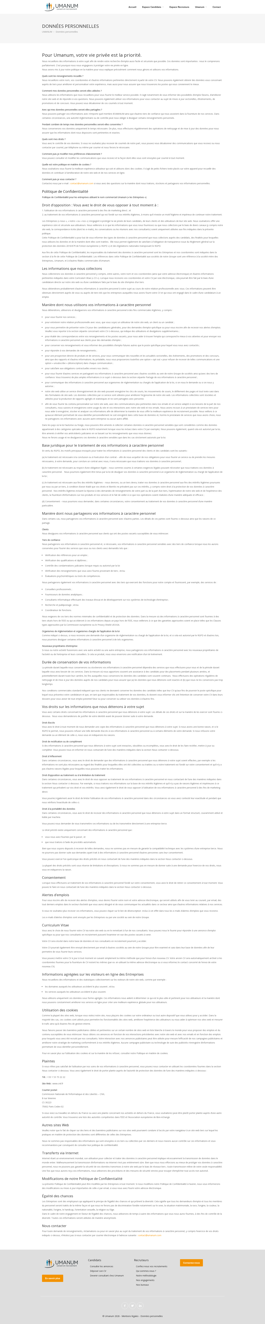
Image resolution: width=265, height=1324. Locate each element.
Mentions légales (130, 1316)
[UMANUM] (61, 7)
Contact (217, 6)
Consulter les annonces (101, 1266)
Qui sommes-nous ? (146, 1270)
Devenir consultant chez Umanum (107, 1275)
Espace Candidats (151, 6)
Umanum (199, 6)
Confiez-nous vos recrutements (151, 1266)
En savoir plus (52, 1278)
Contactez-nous (191, 1262)
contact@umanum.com (81, 183)
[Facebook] (124, 1305)
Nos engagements (145, 1280)
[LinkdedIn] (140, 1305)
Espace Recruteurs (179, 6)
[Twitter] (132, 1305)
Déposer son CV (98, 1270)
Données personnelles (151, 1316)
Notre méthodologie (146, 1275)
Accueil (132, 6)
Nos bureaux (142, 1284)
